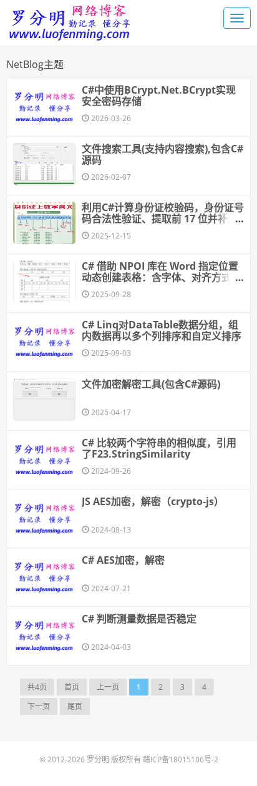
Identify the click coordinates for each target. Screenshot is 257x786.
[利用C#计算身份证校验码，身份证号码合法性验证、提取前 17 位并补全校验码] (44, 223)
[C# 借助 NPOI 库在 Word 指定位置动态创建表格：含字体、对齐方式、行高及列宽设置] (44, 281)
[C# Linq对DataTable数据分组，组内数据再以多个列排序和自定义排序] (44, 340)
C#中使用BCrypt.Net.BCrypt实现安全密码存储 (159, 95)
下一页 (38, 706)
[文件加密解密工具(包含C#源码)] (44, 399)
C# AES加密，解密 (123, 560)
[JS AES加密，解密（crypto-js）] (44, 517)
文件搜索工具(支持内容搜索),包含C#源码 (162, 154)
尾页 (74, 706)
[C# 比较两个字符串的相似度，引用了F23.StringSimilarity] (44, 458)
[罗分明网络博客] (68, 19)
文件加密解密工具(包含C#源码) (151, 384)
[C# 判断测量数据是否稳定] (44, 634)
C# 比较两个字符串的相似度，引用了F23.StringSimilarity (159, 448)
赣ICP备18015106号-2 (180, 759)
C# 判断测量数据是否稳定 (139, 618)
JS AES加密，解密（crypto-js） (153, 501)
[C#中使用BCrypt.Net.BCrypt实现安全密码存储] (44, 105)
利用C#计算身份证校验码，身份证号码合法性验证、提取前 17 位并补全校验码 (163, 218)
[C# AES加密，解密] (44, 575)
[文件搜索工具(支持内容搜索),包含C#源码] (44, 164)
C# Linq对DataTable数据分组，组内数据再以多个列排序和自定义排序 (161, 330)
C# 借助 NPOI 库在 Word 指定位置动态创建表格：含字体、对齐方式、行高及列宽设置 (161, 277)
